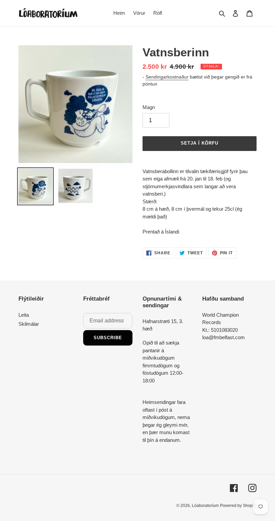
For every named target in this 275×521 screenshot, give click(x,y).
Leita (23, 315)
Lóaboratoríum (205, 505)
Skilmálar (28, 324)
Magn (149, 107)
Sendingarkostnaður (167, 77)
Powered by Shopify (238, 505)
